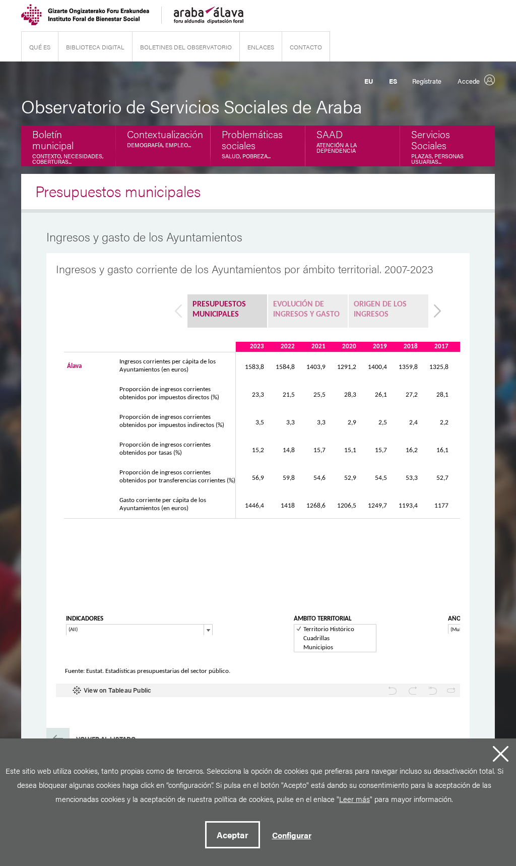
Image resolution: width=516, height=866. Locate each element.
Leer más (354, 798)
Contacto (306, 46)
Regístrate (426, 81)
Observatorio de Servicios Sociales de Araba (191, 106)
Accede (469, 81)
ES (393, 81)
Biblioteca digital (95, 46)
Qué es (39, 46)
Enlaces (260, 46)
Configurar (291, 835)
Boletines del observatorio (186, 46)
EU (368, 81)
